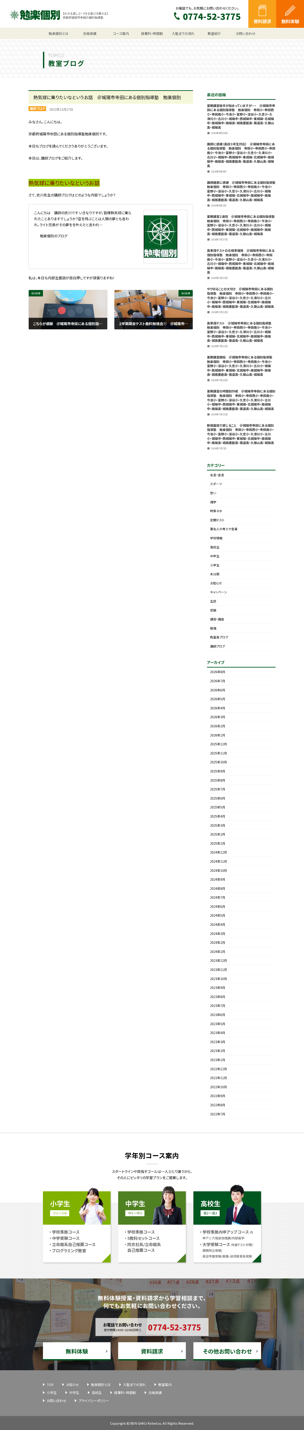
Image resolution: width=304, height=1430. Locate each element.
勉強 (213, 628)
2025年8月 (217, 780)
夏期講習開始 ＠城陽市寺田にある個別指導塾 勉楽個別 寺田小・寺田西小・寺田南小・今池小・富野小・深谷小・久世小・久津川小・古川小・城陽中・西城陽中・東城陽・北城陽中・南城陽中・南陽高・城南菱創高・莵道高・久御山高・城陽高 (241, 366)
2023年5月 (217, 1024)
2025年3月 (217, 825)
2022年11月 (218, 1078)
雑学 (213, 502)
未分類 (214, 574)
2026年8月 (217, 672)
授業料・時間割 (125, 1392)
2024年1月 (217, 951)
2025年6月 (217, 798)
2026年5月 (217, 699)
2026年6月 (217, 690)
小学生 (214, 565)
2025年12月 (218, 744)
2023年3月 (217, 1042)
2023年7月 (217, 1005)
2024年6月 (217, 906)
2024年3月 (217, 933)
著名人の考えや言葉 (223, 529)
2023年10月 (218, 978)
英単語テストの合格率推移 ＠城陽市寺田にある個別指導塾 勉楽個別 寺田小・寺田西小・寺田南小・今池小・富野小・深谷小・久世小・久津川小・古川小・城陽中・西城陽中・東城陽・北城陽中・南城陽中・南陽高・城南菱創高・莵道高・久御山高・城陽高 (240, 261)
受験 (213, 610)
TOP (50, 1384)
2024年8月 (217, 888)
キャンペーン (218, 592)
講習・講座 (217, 619)
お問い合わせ (56, 1400)
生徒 (213, 601)
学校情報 (216, 538)
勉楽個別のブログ (53, 235)
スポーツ (216, 484)
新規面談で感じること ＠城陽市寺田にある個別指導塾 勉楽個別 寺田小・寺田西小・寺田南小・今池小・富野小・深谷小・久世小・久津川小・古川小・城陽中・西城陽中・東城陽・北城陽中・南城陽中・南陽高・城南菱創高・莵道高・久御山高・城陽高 (240, 434)
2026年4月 (217, 708)
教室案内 (165, 1384)
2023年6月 (217, 1014)
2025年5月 (217, 807)
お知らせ (216, 583)
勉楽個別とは (101, 1384)
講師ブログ (37, 108)
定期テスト (217, 520)
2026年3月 (217, 717)
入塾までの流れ (134, 1384)
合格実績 (155, 1392)
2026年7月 (217, 681)
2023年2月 (217, 1050)
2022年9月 (217, 1096)
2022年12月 (218, 1069)
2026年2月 (217, 726)
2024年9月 (217, 879)
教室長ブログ (219, 637)
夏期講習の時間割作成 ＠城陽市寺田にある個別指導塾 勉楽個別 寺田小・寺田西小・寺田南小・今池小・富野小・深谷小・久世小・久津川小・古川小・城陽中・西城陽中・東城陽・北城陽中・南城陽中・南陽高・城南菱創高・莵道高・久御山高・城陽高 (241, 400)
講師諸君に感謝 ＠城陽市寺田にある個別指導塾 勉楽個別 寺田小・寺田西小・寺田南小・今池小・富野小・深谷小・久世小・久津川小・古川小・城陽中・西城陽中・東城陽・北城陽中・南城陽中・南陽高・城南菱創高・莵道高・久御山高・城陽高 (242, 191)
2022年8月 (217, 1105)
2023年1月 (217, 1060)
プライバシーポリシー (94, 1400)
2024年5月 (217, 915)
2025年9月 (217, 771)
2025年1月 (217, 843)
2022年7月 (217, 1114)
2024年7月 (217, 897)
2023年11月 (218, 969)
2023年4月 (217, 1032)
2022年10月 (218, 1087)
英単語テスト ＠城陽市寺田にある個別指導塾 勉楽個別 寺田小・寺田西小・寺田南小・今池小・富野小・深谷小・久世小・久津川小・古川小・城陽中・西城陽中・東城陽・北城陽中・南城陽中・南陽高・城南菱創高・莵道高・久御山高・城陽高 (240, 332)
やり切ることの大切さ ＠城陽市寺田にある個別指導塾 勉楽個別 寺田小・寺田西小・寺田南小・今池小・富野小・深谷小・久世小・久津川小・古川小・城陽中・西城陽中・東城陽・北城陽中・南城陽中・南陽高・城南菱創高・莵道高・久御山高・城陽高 (240, 297)
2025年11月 (218, 753)
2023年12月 (218, 960)
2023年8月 (217, 996)
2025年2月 (217, 834)
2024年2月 (217, 942)
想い (213, 493)
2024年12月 (218, 852)
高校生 (214, 547)
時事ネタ (216, 511)
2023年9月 (217, 987)
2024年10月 (218, 870)
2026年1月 (217, 735)
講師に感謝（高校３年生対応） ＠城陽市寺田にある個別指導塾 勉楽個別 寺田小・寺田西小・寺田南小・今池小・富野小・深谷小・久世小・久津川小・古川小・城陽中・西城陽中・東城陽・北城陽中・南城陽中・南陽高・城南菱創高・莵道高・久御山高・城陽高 (241, 155)
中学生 (214, 556)
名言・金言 (217, 475)
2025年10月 (218, 762)
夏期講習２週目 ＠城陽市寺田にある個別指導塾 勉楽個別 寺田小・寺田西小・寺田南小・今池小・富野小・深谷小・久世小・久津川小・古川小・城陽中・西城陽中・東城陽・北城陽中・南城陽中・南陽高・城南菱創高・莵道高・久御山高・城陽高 (242, 225)
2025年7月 (217, 789)
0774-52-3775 (174, 1327)
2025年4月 (217, 816)
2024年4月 (217, 924)
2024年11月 (218, 861)
